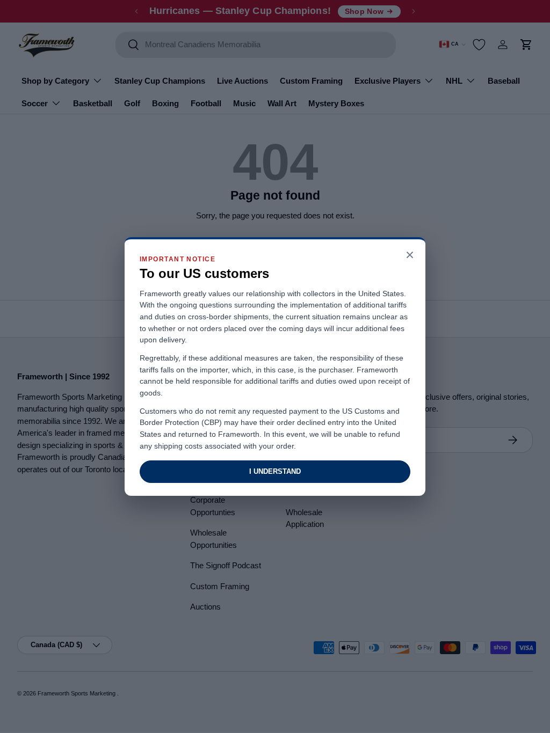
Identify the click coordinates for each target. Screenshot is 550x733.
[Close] (410, 256)
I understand (275, 471)
